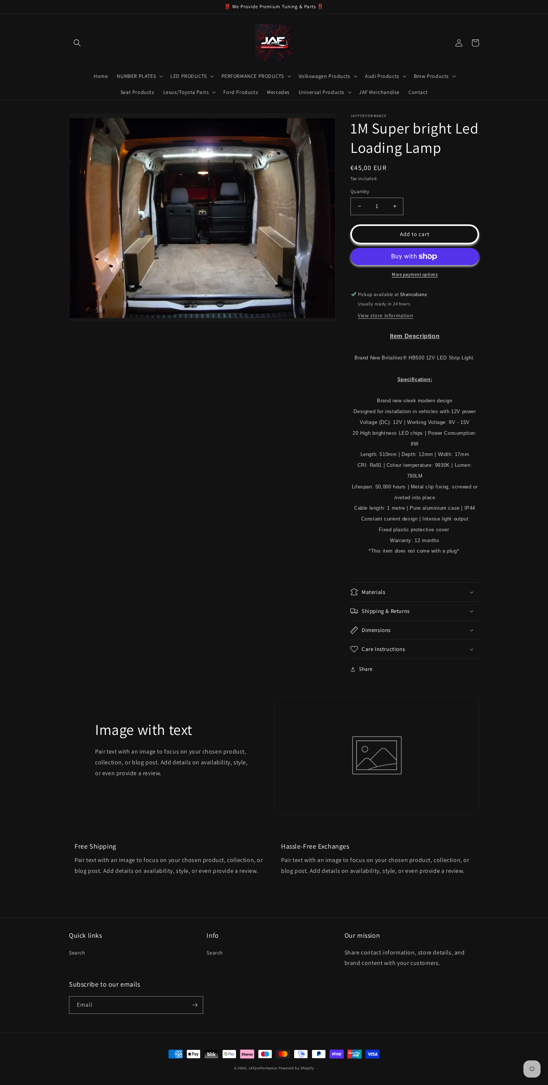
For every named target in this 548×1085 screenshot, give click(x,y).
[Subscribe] (194, 1005)
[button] (77, 43)
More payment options (415, 274)
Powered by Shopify (296, 1068)
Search (77, 952)
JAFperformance (262, 1068)
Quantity (359, 191)
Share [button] (366, 669)
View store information (385, 315)
